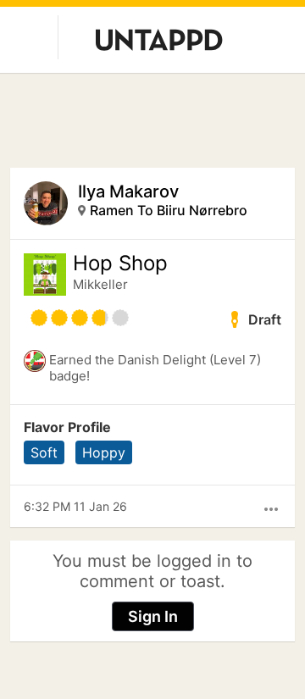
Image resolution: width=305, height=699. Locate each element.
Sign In (153, 616)
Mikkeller (100, 284)
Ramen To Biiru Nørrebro (168, 210)
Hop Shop (120, 263)
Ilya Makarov (128, 191)
